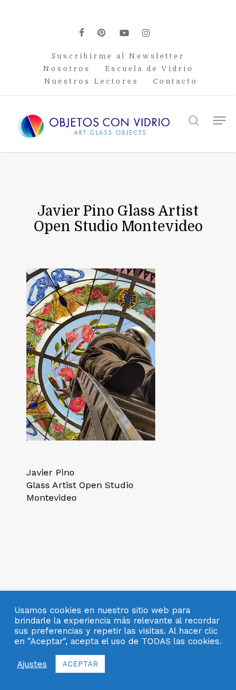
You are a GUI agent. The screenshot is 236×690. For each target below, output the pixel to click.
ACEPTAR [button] (80, 664)
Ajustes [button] (32, 664)
